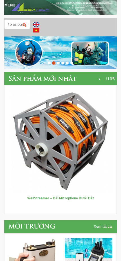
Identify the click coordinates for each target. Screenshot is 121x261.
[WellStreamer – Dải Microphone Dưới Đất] (60, 141)
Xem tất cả (103, 226)
